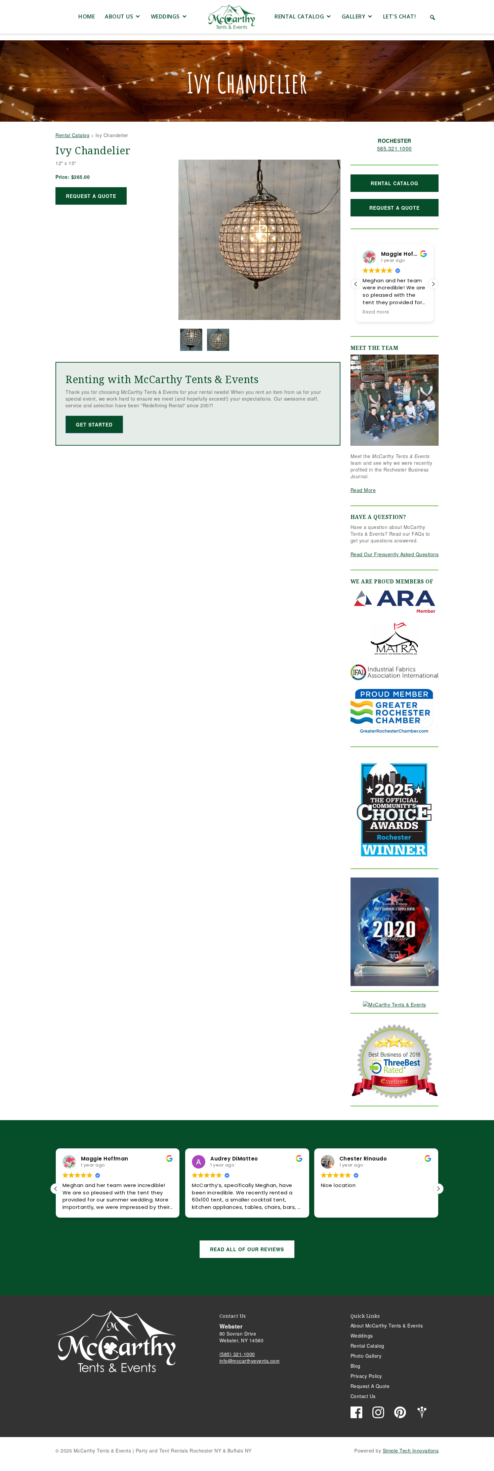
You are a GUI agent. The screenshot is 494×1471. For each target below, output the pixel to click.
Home (86, 16)
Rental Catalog (299, 16)
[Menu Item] (61, 17)
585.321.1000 (394, 148)
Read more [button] (376, 312)
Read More (363, 490)
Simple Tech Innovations (411, 1450)
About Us (119, 16)
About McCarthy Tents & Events (387, 1325)
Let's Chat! (399, 16)
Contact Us (363, 1396)
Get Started (94, 424)
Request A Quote (91, 196)
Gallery (354, 16)
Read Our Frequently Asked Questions (395, 554)
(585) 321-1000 (237, 1354)
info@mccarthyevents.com (249, 1360)
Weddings (165, 16)
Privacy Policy (366, 1376)
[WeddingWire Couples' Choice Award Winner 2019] (394, 1003)
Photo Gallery (366, 1355)
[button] (432, 17)
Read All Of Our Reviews (247, 1249)
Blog (356, 1365)
